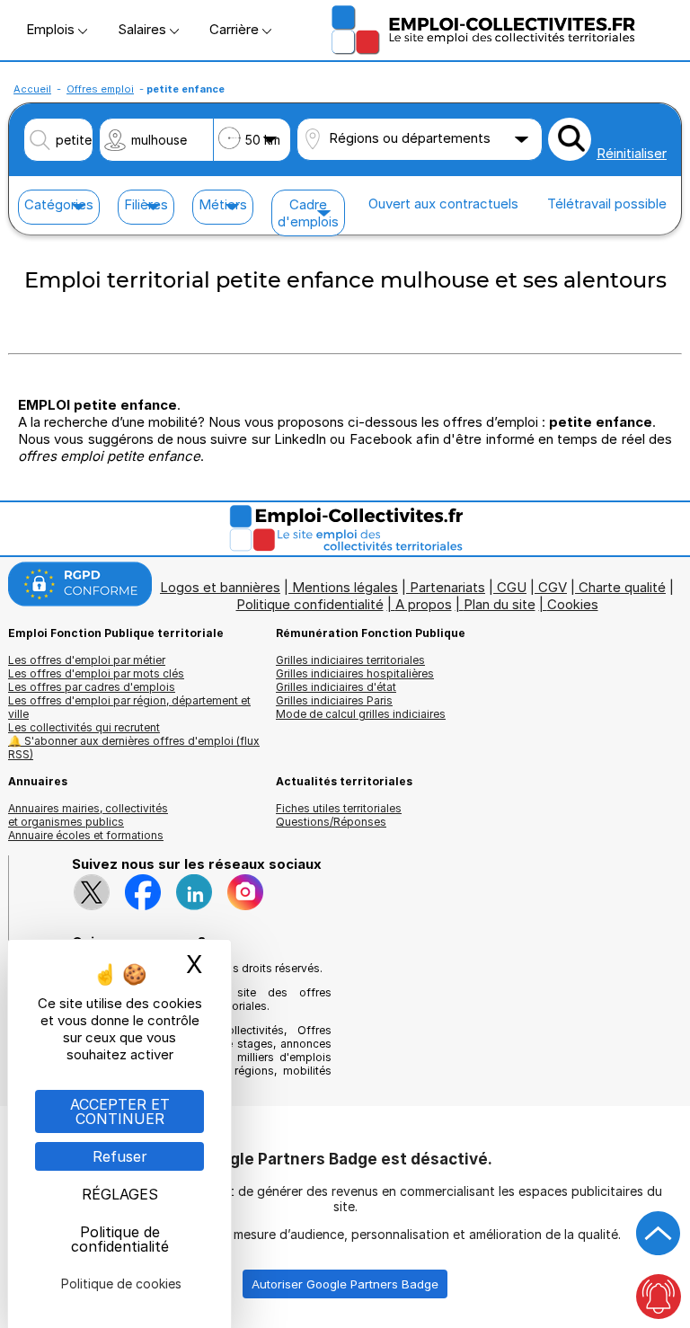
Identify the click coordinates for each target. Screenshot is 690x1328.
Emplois (52, 29)
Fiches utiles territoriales (339, 808)
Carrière (235, 29)
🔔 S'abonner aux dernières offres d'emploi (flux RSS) (134, 747)
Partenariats (447, 587)
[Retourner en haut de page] (658, 1233)
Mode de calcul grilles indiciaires (361, 714)
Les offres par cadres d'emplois (91, 687)
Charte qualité (622, 587)
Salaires (144, 29)
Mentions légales (345, 587)
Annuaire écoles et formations (86, 835)
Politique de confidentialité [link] (120, 1239)
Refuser (120, 1156)
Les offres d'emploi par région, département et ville (129, 707)
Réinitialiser (632, 153)
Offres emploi (100, 89)
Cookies (572, 604)
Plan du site (499, 604)
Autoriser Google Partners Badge (345, 1284)
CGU (511, 587)
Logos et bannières (220, 587)
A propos (423, 604)
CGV (552, 587)
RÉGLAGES (120, 1194)
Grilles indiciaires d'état (336, 687)
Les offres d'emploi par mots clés (96, 673)
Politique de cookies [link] (121, 1283)
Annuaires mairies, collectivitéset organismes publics (88, 814)
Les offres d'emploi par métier (86, 660)
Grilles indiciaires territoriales (350, 660)
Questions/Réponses (331, 821)
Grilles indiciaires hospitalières (355, 673)
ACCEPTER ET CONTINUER (120, 1111)
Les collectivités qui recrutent (84, 727)
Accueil (32, 89)
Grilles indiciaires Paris (334, 700)
